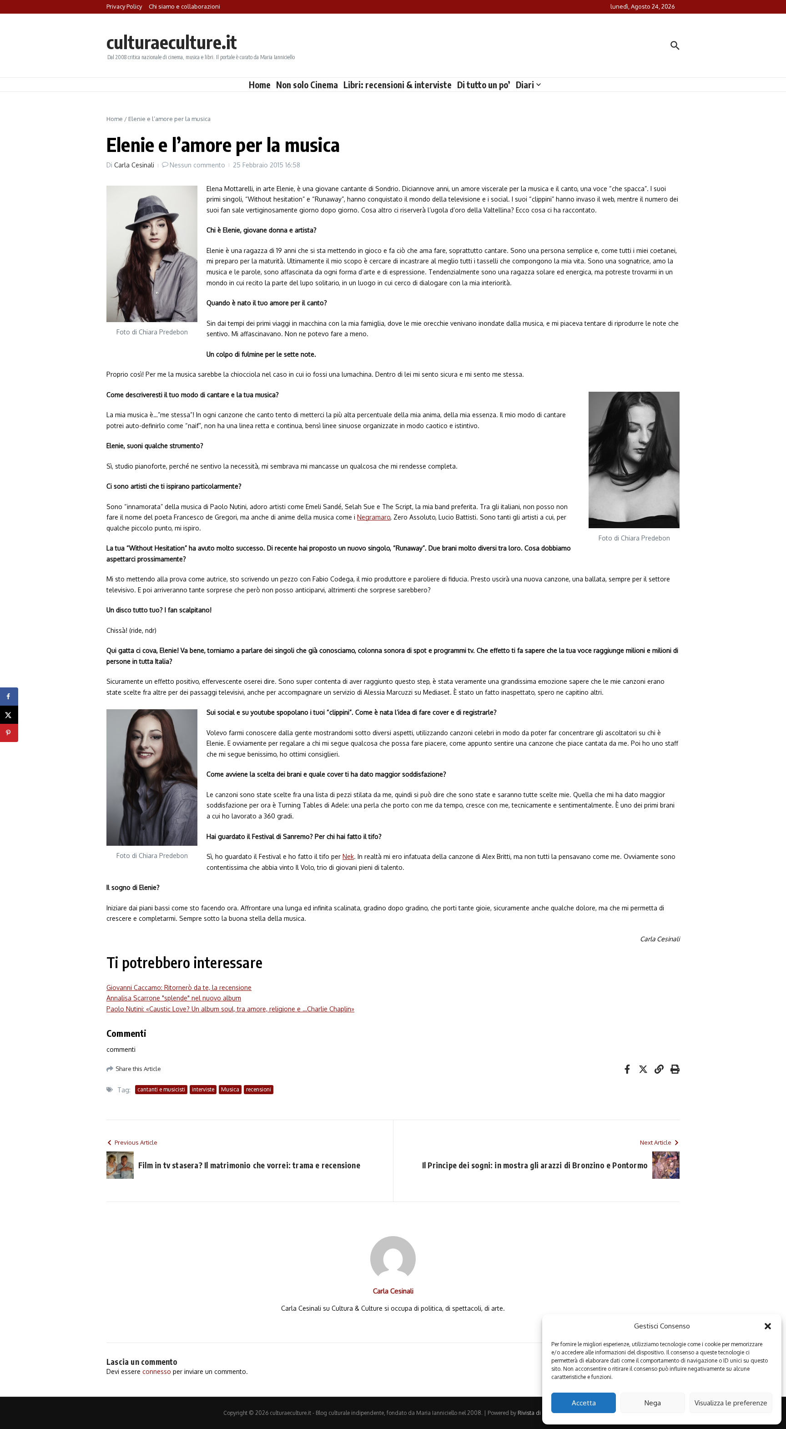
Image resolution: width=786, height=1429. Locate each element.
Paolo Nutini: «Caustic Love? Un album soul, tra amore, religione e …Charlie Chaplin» (230, 1009)
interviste (203, 1089)
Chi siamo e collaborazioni (184, 6)
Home (260, 84)
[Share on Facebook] (9, 696)
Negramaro (373, 517)
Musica (230, 1089)
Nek (348, 856)
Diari (525, 84)
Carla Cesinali (134, 165)
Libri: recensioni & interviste (397, 84)
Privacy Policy (124, 6)
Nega (653, 1403)
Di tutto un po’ (483, 84)
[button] (767, 1326)
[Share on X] (9, 715)
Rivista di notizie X (540, 1412)
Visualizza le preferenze (731, 1403)
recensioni (258, 1089)
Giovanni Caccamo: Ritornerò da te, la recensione (179, 987)
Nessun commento (197, 165)
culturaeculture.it (171, 41)
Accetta (584, 1403)
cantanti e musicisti (161, 1089)
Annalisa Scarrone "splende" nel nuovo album (173, 998)
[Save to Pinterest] (9, 733)
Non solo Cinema (307, 84)
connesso (156, 1371)
